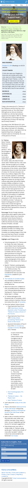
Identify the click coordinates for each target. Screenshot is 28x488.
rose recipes (14, 436)
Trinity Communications (19, 478)
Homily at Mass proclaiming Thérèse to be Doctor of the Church (15, 320)
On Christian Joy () (16, 327)
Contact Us (5, 476)
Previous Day (10, 27)
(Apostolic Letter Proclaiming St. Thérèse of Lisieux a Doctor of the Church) (17, 311)
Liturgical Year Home (6, 5)
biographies (8, 274)
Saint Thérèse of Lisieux (15, 400)
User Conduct (11, 474)
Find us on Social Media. (9, 470)
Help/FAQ (19, 474)
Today (15, 5)
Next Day (18, 27)
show (24, 91)
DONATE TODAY (14, 21)
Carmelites (22, 302)
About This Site (6, 472)
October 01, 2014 (7, 65)
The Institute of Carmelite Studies (14, 279)
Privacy (4, 474)
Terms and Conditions (18, 472)
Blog (21, 5)
